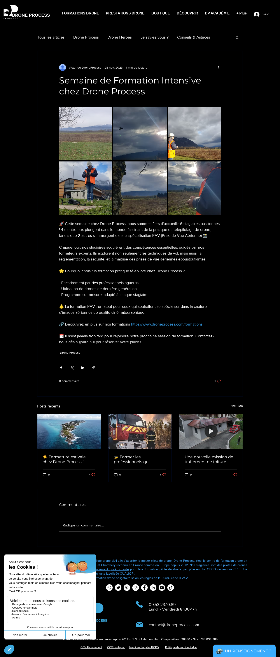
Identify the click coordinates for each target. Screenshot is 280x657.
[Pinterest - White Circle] (127, 587)
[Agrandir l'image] (85, 133)
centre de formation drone (224, 560)
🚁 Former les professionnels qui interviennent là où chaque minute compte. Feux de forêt (137, 459)
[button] (237, 37)
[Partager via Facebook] (61, 367)
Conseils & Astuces (193, 37)
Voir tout (237, 405)
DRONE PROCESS (31, 15)
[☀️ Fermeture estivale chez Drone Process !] (69, 431)
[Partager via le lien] (93, 367)
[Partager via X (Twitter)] (72, 367)
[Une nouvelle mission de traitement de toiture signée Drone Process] (211, 431)
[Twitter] (118, 587)
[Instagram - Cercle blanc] (135, 587)
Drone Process (86, 37)
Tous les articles (51, 37)
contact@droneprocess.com (174, 624)
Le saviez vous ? (154, 37)
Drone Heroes (119, 37)
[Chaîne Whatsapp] (109, 587)
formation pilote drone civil (99, 560)
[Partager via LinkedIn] (82, 367)
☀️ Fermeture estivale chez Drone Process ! (64, 459)
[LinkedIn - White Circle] (153, 587)
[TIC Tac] (170, 587)
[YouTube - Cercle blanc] (162, 587)
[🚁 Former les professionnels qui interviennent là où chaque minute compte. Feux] (140, 431)
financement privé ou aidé (109, 569)
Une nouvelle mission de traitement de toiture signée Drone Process (209, 459)
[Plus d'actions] (218, 67)
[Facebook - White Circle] (144, 587)
